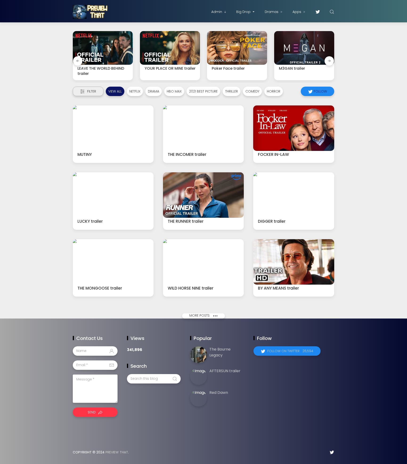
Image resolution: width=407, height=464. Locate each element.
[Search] (332, 12)
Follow (320, 91)
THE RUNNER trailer (186, 221)
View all (115, 91)
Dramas (271, 11)
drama (153, 91)
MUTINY (84, 154)
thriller (231, 91)
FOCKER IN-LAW (273, 154)
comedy (252, 91)
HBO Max (174, 91)
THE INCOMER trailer (187, 154)
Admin (216, 11)
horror (273, 91)
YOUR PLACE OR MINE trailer (170, 68)
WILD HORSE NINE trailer (190, 288)
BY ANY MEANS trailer (278, 288)
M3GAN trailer (292, 68)
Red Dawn (218, 392)
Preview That (117, 452)
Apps (297, 11)
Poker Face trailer (228, 68)
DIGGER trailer (271, 221)
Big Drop (243, 11)
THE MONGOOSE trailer (99, 288)
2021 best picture (203, 91)
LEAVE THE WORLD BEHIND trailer (100, 71)
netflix (134, 91)
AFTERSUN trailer (224, 371)
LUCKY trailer (90, 221)
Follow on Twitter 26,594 (290, 351)
